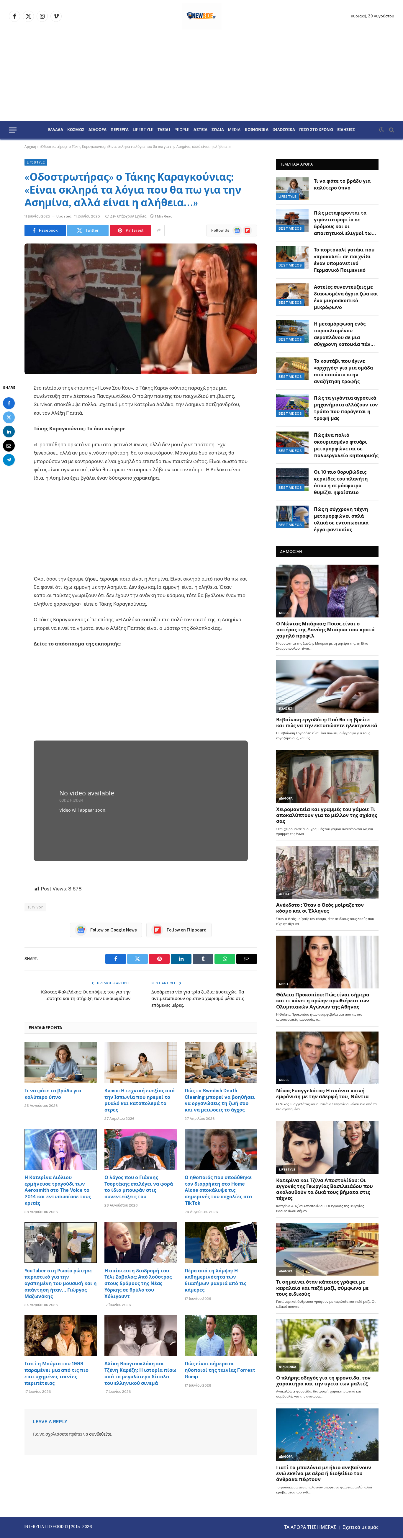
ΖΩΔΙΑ (218, 129)
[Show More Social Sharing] (159, 230)
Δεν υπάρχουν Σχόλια (128, 216)
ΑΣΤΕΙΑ (200, 129)
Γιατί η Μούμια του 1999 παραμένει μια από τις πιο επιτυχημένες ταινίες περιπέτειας (56, 1373)
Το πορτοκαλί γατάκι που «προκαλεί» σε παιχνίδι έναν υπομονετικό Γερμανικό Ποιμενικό (344, 260)
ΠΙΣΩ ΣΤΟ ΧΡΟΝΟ (316, 129)
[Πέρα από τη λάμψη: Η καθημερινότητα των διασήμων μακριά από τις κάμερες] (221, 1242)
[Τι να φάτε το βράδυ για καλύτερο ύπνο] (60, 1062)
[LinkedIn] (9, 431)
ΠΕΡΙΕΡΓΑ (120, 129)
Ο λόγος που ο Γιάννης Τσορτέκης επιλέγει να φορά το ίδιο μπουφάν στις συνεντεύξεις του (138, 1187)
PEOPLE (182, 129)
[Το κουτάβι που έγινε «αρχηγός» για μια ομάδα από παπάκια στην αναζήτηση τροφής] (292, 368)
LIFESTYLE (143, 129)
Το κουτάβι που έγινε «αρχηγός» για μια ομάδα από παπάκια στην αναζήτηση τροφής (343, 371)
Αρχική (30, 147)
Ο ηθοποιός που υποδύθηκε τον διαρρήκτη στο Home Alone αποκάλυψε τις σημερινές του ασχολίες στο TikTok (218, 1190)
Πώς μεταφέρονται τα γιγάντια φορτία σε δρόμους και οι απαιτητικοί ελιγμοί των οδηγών (344, 223)
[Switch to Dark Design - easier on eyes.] (381, 130)
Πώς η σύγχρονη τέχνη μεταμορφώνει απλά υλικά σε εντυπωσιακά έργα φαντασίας (341, 519)
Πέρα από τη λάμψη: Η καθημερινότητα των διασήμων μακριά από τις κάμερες (215, 1280)
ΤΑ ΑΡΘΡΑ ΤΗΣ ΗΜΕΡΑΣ (310, 1527)
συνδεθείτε (100, 1434)
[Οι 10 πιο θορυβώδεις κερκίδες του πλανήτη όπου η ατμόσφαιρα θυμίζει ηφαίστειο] (292, 479)
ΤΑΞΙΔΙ (164, 129)
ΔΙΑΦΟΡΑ (98, 129)
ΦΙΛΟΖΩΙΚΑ (284, 129)
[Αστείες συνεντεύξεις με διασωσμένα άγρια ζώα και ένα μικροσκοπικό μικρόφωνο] (292, 294)
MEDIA (234, 129)
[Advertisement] (201, 76)
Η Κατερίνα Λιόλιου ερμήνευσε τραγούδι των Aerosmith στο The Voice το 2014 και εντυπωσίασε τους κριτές (57, 1190)
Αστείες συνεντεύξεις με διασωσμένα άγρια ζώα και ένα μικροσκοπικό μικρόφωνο (346, 297)
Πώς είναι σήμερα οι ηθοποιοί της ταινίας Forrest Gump (220, 1370)
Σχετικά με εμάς (361, 1527)
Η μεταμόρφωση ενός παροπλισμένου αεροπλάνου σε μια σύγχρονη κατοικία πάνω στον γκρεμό (344, 334)
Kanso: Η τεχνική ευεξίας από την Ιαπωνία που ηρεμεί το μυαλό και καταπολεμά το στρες (139, 1100)
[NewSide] (202, 16)
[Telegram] (9, 460)
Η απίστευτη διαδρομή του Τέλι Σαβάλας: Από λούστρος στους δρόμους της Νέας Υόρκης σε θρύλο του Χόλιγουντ (138, 1283)
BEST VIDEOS (290, 228)
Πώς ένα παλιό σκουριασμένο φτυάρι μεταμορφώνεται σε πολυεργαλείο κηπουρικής (346, 445)
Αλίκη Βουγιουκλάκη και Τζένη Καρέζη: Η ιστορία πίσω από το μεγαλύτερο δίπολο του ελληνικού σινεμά (140, 1373)
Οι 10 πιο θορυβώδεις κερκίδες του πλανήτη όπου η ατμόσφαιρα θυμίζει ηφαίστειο (341, 482)
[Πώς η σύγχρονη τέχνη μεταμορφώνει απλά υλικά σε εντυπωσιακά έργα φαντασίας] (292, 517)
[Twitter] (9, 417)
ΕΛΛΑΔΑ (55, 129)
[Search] (391, 130)
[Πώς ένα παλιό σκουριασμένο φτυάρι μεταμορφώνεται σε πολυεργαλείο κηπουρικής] (292, 443)
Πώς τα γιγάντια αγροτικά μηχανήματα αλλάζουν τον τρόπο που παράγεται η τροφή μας (346, 408)
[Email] (9, 446)
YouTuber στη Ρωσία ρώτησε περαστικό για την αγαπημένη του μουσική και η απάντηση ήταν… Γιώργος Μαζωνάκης (60, 1283)
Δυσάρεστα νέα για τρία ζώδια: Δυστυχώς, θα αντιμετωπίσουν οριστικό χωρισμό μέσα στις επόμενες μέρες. (197, 998)
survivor (35, 907)
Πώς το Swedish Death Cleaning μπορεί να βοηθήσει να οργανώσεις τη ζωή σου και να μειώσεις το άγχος (220, 1100)
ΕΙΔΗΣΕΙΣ (346, 129)
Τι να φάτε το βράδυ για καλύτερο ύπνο (52, 1094)
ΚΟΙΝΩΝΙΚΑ (256, 129)
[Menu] (13, 130)
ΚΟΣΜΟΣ (75, 129)
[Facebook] (9, 403)
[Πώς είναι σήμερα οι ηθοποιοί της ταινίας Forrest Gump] (221, 1335)
